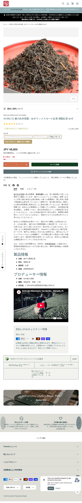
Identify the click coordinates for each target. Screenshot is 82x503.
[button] (72, 3)
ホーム (5, 24)
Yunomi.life (11, 496)
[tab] (15, 189)
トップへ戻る (41, 438)
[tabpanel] (41, 257)
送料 (29, 153)
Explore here (41, 400)
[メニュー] (77, 3)
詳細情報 (74, 358)
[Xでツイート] (9, 185)
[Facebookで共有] (13, 185)
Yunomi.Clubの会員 (16, 9)
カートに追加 (54, 164)
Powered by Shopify (21, 496)
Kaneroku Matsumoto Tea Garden (14, 115)
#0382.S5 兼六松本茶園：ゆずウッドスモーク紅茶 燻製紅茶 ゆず (28, 24)
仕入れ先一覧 (60, 428)
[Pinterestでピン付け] (18, 185)
